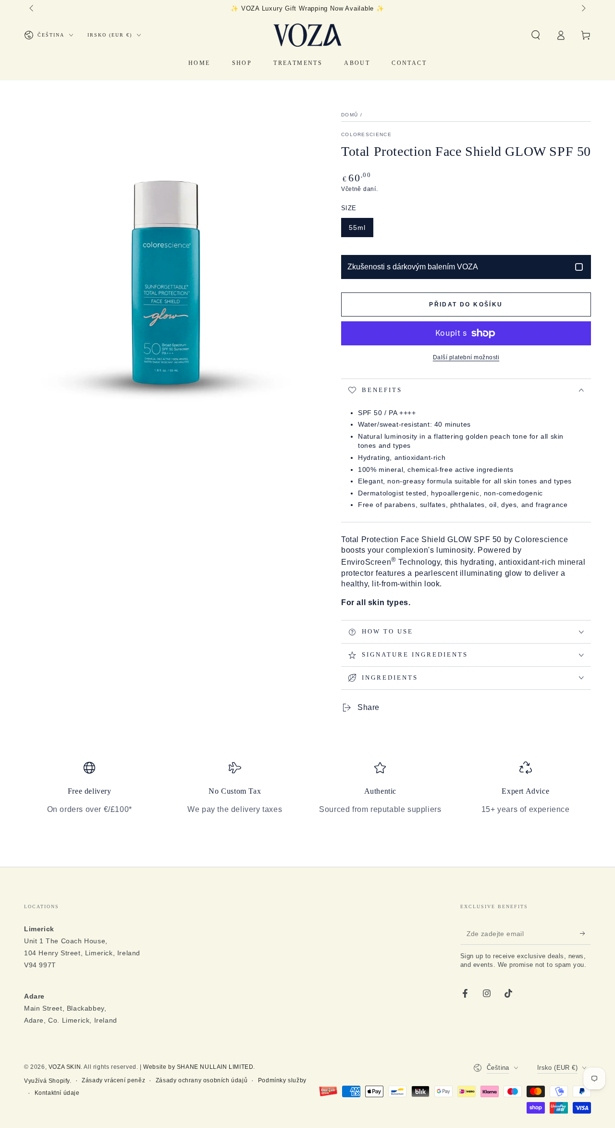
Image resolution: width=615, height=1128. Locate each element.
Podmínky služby (282, 1080)
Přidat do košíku (466, 304)
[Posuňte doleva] (32, 8)
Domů (349, 114)
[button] (535, 35)
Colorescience (366, 134)
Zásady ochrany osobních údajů (201, 1080)
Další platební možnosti (466, 357)
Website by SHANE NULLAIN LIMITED (198, 1067)
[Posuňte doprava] (583, 8)
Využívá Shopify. (48, 1080)
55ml (357, 227)
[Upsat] (585, 933)
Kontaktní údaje (57, 1093)
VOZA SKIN (65, 1067)
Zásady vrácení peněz (113, 1080)
